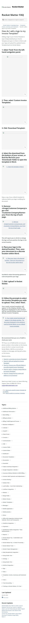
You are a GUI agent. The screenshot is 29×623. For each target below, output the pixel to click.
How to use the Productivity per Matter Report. (13, 609)
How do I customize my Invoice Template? (15, 359)
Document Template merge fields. (10, 615)
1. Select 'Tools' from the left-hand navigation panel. (13, 51)
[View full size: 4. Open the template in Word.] (14, 179)
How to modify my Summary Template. (15, 393)
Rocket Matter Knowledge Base (11, 25)
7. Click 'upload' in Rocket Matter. (12, 282)
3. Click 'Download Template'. (13, 128)
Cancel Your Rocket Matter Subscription (12, 613)
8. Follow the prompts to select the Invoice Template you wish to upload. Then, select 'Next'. (14, 300)
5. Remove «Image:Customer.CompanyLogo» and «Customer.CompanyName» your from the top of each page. (14, 211)
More (3, 617)
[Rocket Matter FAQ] (6, 7)
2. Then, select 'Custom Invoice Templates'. (14, 101)
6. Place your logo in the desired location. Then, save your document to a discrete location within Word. (13, 250)
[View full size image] (14, 76)
